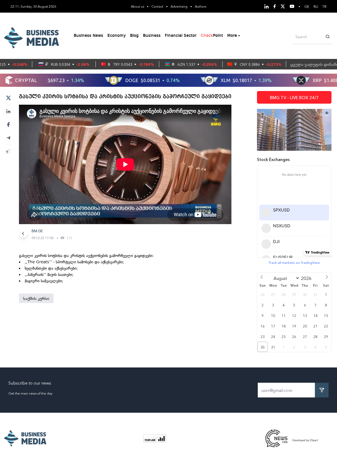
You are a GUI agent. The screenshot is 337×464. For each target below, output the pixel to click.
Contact (157, 6)
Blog (134, 36)
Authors (200, 6)
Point (212, 36)
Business (152, 36)
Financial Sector (180, 36)
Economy (116, 36)
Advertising (179, 6)
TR (324, 6)
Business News (88, 36)
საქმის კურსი (36, 298)
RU (316, 6)
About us (137, 6)
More (232, 36)
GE (306, 6)
